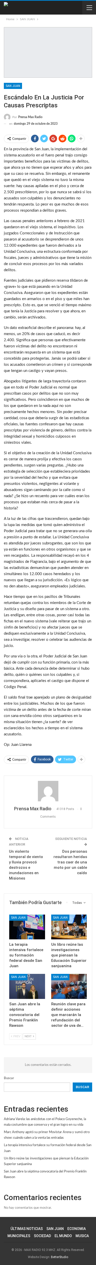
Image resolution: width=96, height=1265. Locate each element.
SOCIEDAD (42, 1236)
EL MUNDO (63, 1236)
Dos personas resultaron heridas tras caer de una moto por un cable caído (70, 862)
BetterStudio (59, 1257)
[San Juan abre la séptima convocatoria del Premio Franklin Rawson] (27, 986)
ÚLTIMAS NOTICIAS (26, 1229)
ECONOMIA (76, 1229)
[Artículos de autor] (48, 791)
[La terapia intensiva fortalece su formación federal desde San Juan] (27, 927)
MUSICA (82, 1236)
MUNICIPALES (18, 1236)
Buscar (9, 1078)
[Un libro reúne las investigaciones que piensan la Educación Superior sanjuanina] (69, 927)
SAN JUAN (13, 86)
